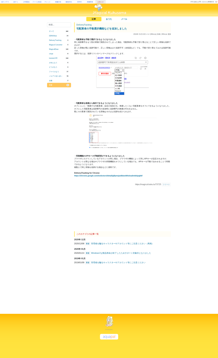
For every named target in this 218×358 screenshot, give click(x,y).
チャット (48, 2)
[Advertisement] (59, 129)
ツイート (166, 184)
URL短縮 (193, 2)
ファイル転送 (37, 2)
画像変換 (90, 2)
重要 (87, 244)
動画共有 (69, 2)
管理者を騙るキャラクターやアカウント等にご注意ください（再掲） (122, 243)
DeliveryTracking (84, 25)
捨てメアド (5, 2)
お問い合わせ (202, 2)
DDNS (79, 2)
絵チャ (15, 2)
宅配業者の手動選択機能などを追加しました (101, 28)
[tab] (59, 31)
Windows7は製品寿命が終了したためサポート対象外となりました (121, 253)
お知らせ (101, 2)
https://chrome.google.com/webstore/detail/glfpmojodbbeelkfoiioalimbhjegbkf (108, 176)
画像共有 (58, 2)
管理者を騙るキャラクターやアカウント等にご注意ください (118, 262)
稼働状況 (211, 2)
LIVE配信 (26, 2)
